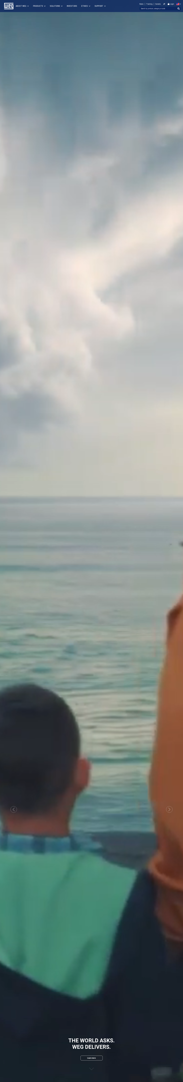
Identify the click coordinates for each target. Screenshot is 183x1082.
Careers (158, 4)
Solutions (55, 6)
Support (99, 6)
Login (172, 4)
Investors (72, 6)
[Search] (178, 9)
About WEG (21, 6)
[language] (178, 4)
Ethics (84, 6)
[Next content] (91, 1066)
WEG (8, 6)
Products (38, 6)
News (141, 4)
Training (149, 4)
